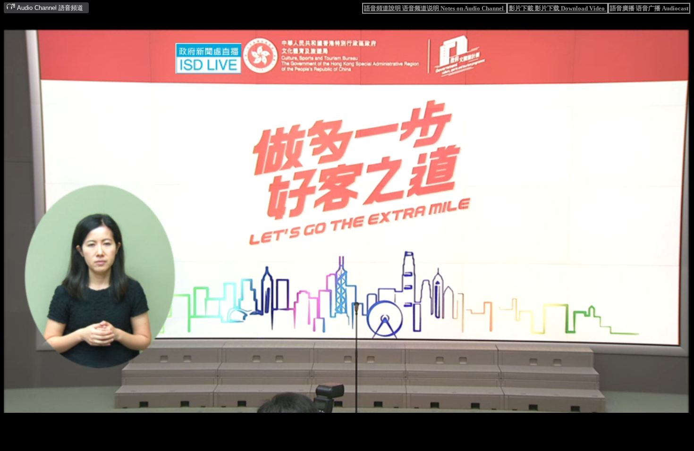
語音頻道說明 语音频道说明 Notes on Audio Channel (434, 8)
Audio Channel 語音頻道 (49, 7)
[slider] (316, 406)
